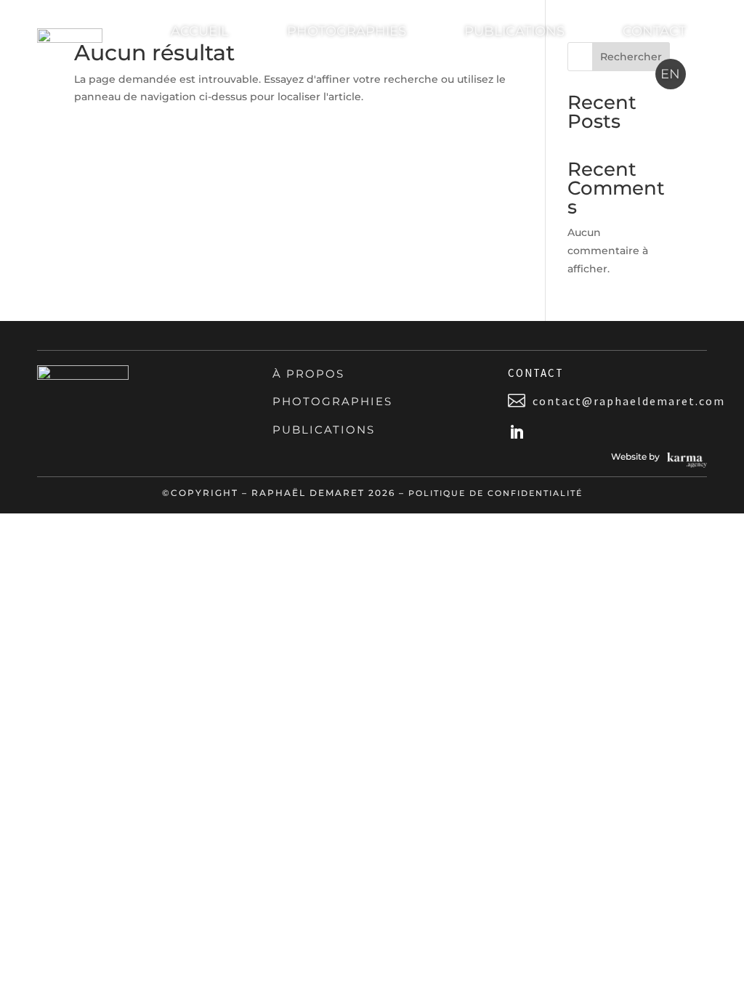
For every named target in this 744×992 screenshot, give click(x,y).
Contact (654, 30)
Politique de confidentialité (495, 493)
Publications (514, 30)
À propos (308, 374)
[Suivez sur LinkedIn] (516, 432)
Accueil (200, 30)
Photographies (346, 30)
